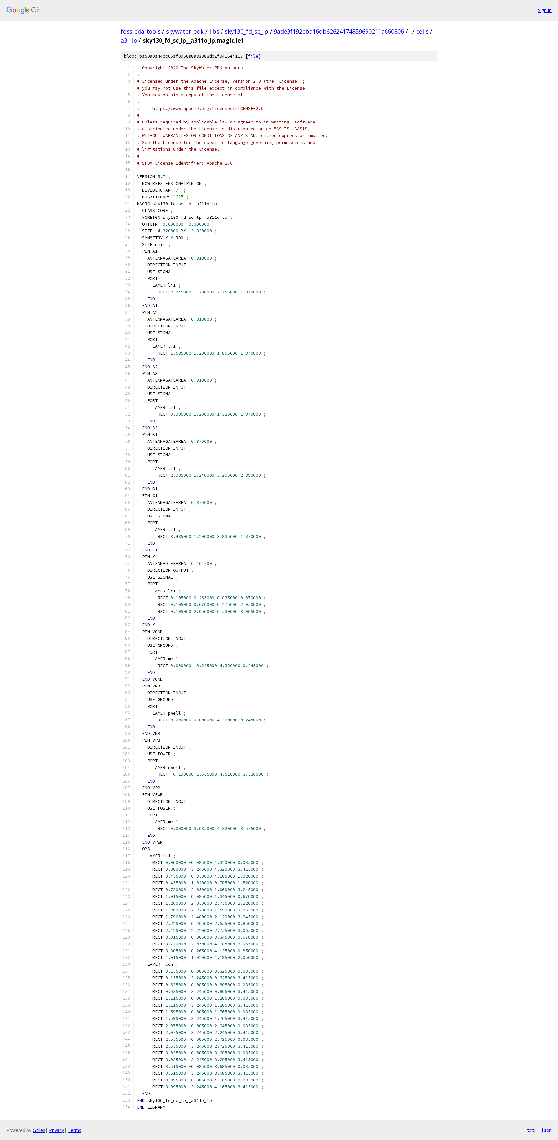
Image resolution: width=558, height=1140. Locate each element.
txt (531, 1130)
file (253, 56)
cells (422, 31)
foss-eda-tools (140, 31)
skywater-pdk (185, 31)
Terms (74, 1130)
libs (214, 31)
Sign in (545, 10)
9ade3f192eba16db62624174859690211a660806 (339, 31)
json (546, 1130)
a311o (129, 40)
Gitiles (39, 1130)
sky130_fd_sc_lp (246, 31)
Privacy (56, 1130)
